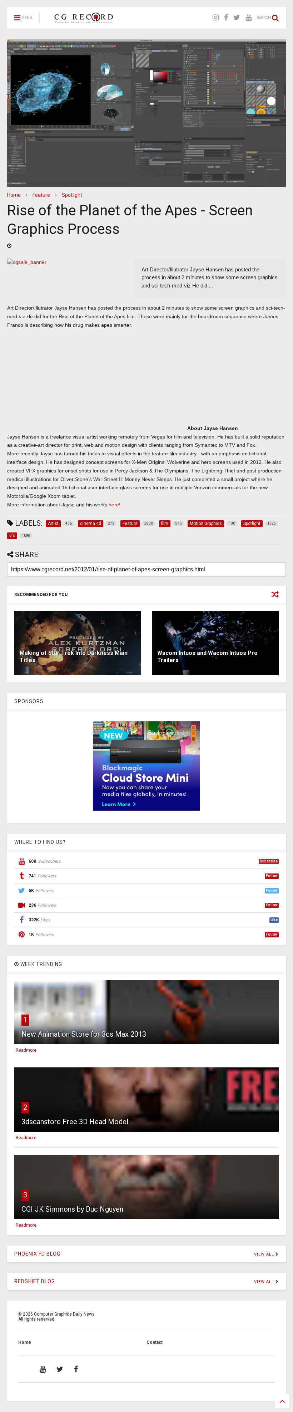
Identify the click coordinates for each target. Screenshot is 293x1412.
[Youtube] (248, 17)
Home (14, 195)
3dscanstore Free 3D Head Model (74, 1121)
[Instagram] (216, 17)
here (114, 504)
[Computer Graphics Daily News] (82, 20)
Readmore (26, 1050)
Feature (41, 195)
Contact (154, 1342)
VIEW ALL (264, 1254)
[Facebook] (226, 17)
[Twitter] (236, 17)
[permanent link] (9, 245)
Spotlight (72, 195)
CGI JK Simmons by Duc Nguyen (72, 1209)
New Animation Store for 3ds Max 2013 (83, 1034)
